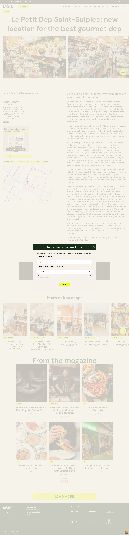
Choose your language (44, 256)
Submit (64, 285)
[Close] (94, 247)
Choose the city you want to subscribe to (51, 266)
